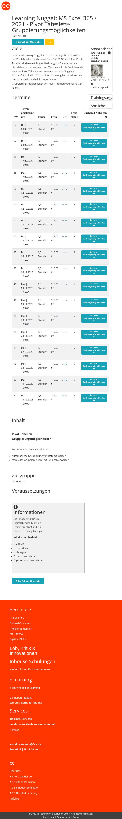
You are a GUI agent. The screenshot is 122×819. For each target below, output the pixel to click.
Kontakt (14, 729)
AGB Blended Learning (23, 793)
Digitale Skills (18, 639)
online (64, 125)
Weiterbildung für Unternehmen (30, 669)
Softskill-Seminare (20, 623)
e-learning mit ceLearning (25, 687)
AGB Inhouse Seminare (24, 787)
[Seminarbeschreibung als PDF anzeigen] (49, 42)
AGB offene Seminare (23, 782)
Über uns (15, 771)
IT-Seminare (17, 617)
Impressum (48, 817)
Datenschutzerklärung (68, 817)
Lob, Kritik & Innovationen (23, 651)
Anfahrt (14, 798)
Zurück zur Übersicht (28, 41)
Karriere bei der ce (21, 776)
